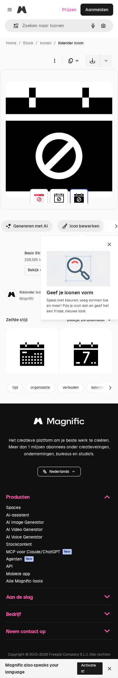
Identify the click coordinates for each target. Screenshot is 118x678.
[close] (109, 245)
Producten (18, 497)
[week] (86, 354)
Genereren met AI (30, 226)
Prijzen (69, 9)
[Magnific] (59, 422)
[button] (59, 471)
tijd (15, 387)
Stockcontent (19, 544)
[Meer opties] (54, 61)
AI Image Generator (25, 522)
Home (11, 43)
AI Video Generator (24, 529)
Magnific (26, 298)
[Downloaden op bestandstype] (73, 61)
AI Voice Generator (24, 537)
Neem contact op (26, 631)
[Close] (109, 668)
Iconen (45, 43)
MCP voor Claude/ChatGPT (38, 551)
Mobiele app (18, 573)
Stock (28, 43)
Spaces (13, 507)
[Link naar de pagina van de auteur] (11, 295)
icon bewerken (84, 226)
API (9, 566)
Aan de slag (19, 597)
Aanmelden (96, 9)
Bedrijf (13, 614)
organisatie (40, 387)
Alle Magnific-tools (24, 581)
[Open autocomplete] (13, 26)
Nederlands (59, 471)
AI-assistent (17, 515)
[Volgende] (110, 388)
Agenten (19, 559)
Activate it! (88, 668)
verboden (71, 387)
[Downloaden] (92, 61)
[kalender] (39, 198)
